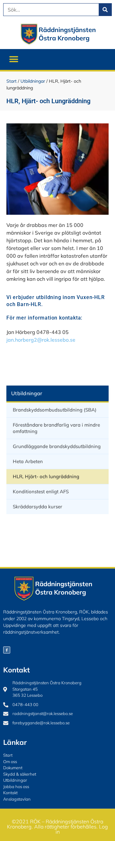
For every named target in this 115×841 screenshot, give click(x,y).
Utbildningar (32, 81)
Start (11, 81)
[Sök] (105, 10)
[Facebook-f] (6, 650)
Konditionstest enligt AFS (41, 491)
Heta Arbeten (28, 461)
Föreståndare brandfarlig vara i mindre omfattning (56, 428)
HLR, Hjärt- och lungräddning (46, 476)
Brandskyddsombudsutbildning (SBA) (54, 410)
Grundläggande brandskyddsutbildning (57, 446)
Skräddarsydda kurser (37, 507)
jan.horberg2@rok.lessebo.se (40, 340)
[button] (13, 59)
